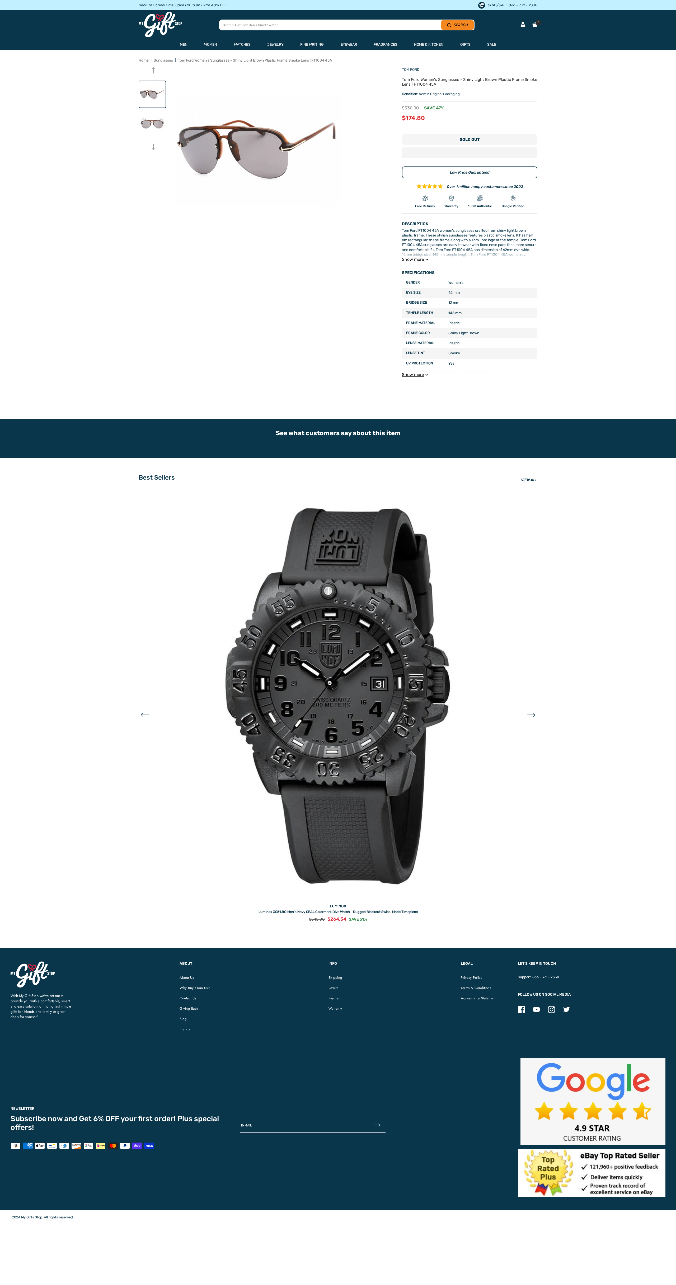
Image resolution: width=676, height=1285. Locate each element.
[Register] (377, 1125)
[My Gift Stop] (33, 963)
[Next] (154, 147)
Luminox (338, 906)
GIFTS (465, 44)
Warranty (335, 1008)
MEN (183, 44)
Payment (335, 998)
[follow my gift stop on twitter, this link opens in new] (566, 1012)
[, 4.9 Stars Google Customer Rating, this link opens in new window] (592, 1101)
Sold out (470, 139)
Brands (185, 1029)
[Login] (523, 25)
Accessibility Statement (478, 998)
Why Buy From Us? (195, 987)
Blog (183, 1018)
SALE (491, 44)
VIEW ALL (529, 480)
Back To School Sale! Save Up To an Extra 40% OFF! (183, 5)
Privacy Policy (471, 977)
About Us (187, 977)
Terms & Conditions (476, 987)
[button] (469, 153)
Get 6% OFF (99, 1118)
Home (144, 60)
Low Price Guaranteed (470, 172)
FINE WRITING (312, 44)
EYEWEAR (349, 44)
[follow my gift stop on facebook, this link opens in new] (521, 1012)
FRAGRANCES (385, 44)
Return (333, 987)
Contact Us (188, 998)
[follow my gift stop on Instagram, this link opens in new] (551, 1012)
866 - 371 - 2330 (545, 977)
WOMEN (210, 44)
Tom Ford (411, 69)
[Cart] (534, 24)
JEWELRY (275, 44)
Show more (413, 259)
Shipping (335, 977)
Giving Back (189, 1008)
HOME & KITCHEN (428, 44)
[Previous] (154, 71)
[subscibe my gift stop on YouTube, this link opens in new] (536, 1012)
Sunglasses (163, 60)
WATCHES (242, 44)
